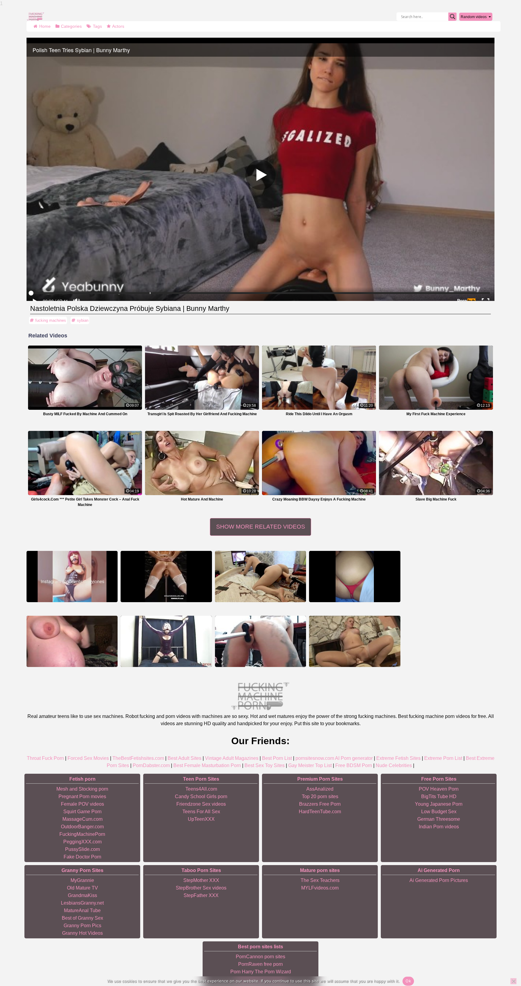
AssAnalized (319, 789)
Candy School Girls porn (201, 796)
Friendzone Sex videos (201, 804)
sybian (82, 320)
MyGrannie (82, 880)
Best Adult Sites (184, 758)
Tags (97, 26)
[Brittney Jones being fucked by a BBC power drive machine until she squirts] (72, 576)
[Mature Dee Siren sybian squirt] (354, 641)
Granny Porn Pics (82, 925)
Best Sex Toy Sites (265, 765)
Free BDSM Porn (353, 765)
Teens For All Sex (201, 811)
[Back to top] (503, 959)
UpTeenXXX (201, 819)
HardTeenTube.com (320, 811)
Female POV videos (82, 804)
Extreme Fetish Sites (398, 758)
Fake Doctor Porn (82, 856)
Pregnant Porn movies (82, 796)
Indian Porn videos (439, 826)
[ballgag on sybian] (166, 641)
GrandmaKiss (82, 895)
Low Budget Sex (438, 811)
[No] (513, 981)
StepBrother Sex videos (201, 887)
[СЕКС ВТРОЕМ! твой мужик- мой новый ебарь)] (260, 576)
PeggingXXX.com (82, 841)
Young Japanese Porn (439, 804)
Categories (71, 26)
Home (45, 26)
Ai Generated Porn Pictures (438, 880)
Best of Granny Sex (82, 918)
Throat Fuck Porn (45, 758)
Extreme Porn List (443, 758)
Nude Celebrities (394, 765)
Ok (408, 980)
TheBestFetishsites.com (138, 758)
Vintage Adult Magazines (231, 758)
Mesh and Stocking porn (82, 789)
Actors (118, 26)
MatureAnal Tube (82, 910)
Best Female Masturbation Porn (207, 765)
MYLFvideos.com (320, 887)
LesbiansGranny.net (82, 902)
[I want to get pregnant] (354, 576)
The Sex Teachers (320, 880)
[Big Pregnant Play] (72, 641)
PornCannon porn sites (260, 956)
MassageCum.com (82, 819)
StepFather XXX (201, 895)
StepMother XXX (201, 880)
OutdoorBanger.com (82, 826)
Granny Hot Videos (82, 933)
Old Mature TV (82, 887)
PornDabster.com (151, 765)
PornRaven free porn (260, 964)
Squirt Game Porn (82, 811)
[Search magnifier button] (452, 16)
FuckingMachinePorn (82, 834)
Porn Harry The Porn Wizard (260, 971)
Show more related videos (260, 526)
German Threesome (438, 819)
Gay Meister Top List (310, 765)
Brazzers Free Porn (320, 804)
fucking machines (50, 320)
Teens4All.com (201, 789)
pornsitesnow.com (314, 758)
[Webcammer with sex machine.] (260, 641)
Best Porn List (277, 758)
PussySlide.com (82, 849)
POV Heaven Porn (439, 789)
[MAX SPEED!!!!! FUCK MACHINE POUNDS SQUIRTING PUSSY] (166, 576)
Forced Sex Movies (88, 758)
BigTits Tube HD (438, 796)
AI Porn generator (354, 758)
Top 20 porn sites (320, 796)
